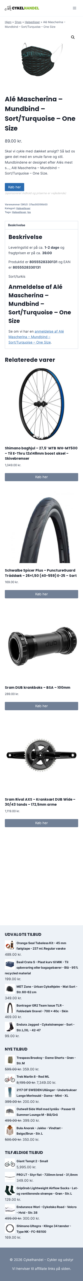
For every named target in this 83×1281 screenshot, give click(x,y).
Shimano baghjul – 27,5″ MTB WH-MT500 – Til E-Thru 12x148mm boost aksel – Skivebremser (41, 453)
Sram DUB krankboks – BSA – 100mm (37, 687)
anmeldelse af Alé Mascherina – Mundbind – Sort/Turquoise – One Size (36, 336)
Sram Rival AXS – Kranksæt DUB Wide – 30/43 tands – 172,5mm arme (40, 802)
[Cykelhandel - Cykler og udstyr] (22, 8)
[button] (73, 37)
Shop (18, 22)
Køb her (14, 187)
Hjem (8, 22)
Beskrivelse (16, 225)
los (29, 212)
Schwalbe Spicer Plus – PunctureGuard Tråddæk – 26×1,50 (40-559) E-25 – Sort (41, 573)
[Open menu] (74, 8)
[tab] (41, 225)
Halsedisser (32, 22)
